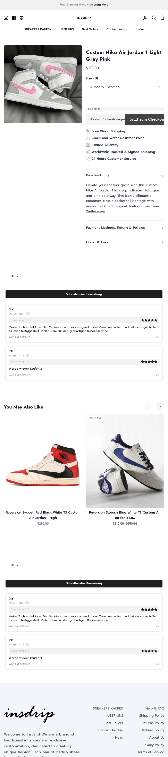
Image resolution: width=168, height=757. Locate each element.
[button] (84, 294)
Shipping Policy (151, 715)
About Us (156, 737)
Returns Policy (153, 723)
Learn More (101, 5)
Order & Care (97, 242)
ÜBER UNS (115, 715)
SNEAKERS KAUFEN (108, 708)
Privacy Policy (153, 744)
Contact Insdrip (110, 730)
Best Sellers (113, 723)
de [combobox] (13, 276)
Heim (119, 737)
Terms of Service (151, 752)
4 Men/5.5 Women (105, 87)
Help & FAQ (154, 708)
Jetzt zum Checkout (147, 119)
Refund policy (153, 730)
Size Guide (94, 109)
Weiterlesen (95, 211)
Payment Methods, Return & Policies (115, 227)
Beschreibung (97, 175)
